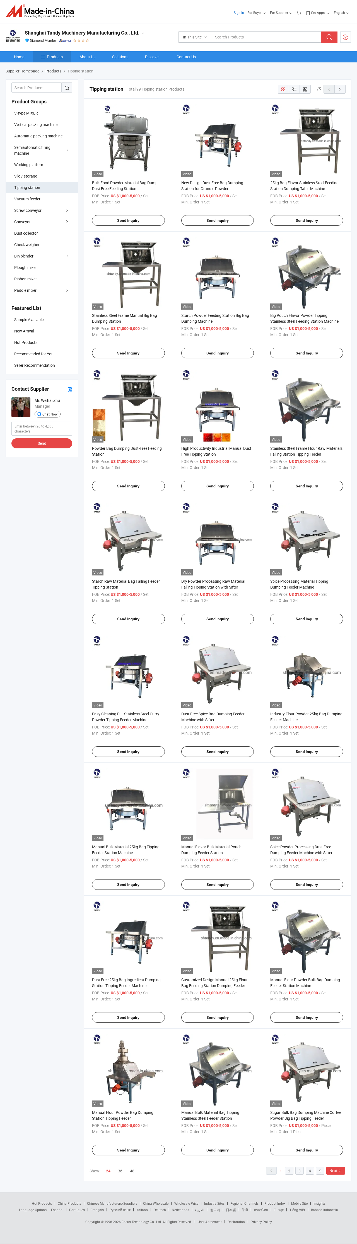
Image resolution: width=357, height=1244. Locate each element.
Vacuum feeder (27, 198)
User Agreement (210, 1221)
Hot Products (42, 1203)
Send (42, 443)
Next (333, 1170)
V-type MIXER (26, 113)
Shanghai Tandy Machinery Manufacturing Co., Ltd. (82, 33)
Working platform (29, 164)
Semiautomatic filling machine (32, 150)
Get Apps (317, 12)
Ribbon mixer (25, 278)
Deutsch (160, 1209)
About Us (87, 56)
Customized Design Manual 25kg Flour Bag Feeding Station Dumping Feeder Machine (214, 985)
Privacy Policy (261, 1221)
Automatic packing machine (38, 136)
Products (55, 56)
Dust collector (26, 233)
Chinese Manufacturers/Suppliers (112, 1203)
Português (77, 1209)
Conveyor (22, 221)
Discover (152, 56)
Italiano (142, 1209)
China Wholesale (155, 1203)
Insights (319, 1203)
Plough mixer (25, 267)
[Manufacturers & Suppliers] (41, 11)
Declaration (236, 1221)
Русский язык (120, 1209)
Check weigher (26, 244)
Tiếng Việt (297, 1209)
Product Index (274, 1203)
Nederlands (180, 1209)
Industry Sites (214, 1203)
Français (97, 1209)
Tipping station (27, 187)
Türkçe (279, 1209)
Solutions (120, 56)
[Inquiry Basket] (299, 12)
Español (57, 1209)
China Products (69, 1203)
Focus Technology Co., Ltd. (142, 1221)
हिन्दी (245, 1209)
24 (108, 1171)
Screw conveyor (28, 210)
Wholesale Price (186, 1203)
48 (132, 1170)
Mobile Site (299, 1203)
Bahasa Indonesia (324, 1209)
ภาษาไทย (261, 1209)
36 (120, 1170)
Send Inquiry (128, 220)
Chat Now (49, 414)
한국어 (215, 1209)
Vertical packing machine (35, 124)
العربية (199, 1209)
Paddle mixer (25, 290)
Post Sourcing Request (345, 37)
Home (19, 56)
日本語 (231, 1209)
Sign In (239, 12)
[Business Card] (70, 389)
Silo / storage (25, 176)
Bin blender (23, 256)
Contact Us (186, 56)
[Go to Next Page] (340, 89)
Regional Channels (244, 1203)
